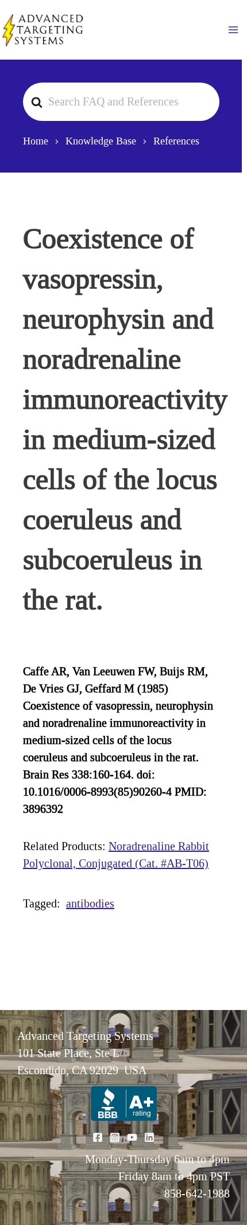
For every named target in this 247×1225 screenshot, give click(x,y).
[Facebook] (97, 1137)
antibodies (90, 903)
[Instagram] (115, 1137)
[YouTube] (132, 1137)
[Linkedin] (149, 1137)
